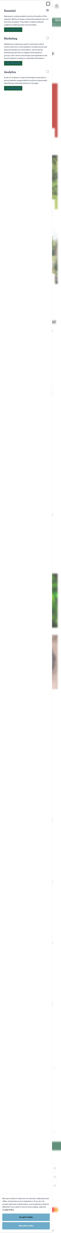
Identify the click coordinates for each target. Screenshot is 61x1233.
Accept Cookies (26, 1217)
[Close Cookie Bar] (48, 3)
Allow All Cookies (26, 1226)
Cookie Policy (8, 1210)
